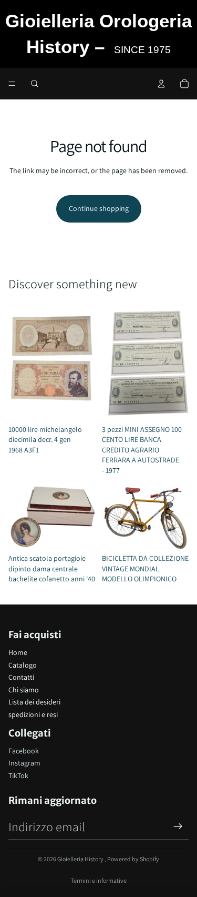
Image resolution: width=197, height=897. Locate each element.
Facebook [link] (23, 750)
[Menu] (12, 84)
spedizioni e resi (33, 714)
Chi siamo (23, 689)
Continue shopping (99, 208)
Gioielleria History (81, 859)
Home (17, 652)
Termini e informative (99, 880)
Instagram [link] (24, 763)
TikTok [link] (18, 775)
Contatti (21, 677)
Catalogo (22, 665)
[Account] (161, 83)
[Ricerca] (34, 83)
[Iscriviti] (178, 826)
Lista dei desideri (34, 702)
